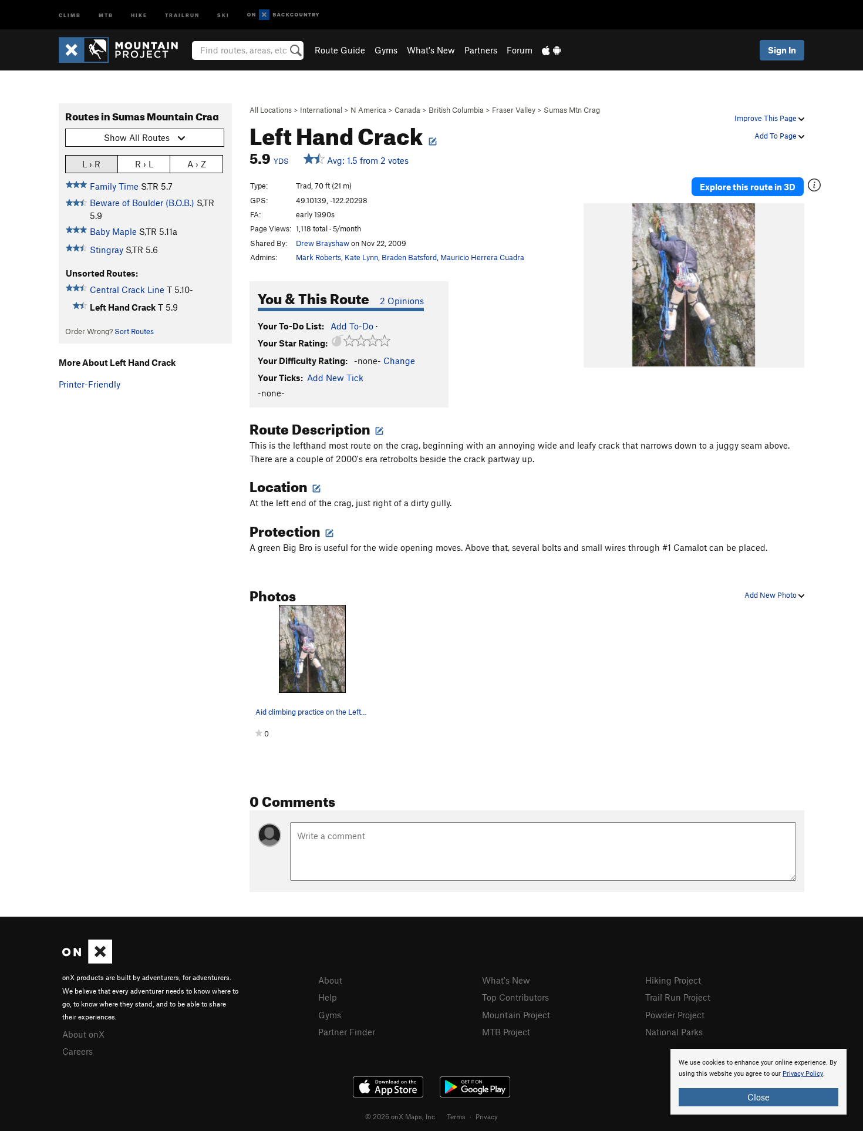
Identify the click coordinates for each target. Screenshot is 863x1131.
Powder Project (674, 1014)
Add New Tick (335, 377)
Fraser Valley (513, 110)
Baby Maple (113, 231)
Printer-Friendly (89, 384)
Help (327, 997)
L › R (91, 164)
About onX (83, 1034)
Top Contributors (515, 997)
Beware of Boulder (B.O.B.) (142, 202)
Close (758, 1097)
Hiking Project (673, 980)
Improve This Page (766, 118)
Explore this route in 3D (747, 186)
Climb (70, 14)
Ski (223, 14)
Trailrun (182, 14)
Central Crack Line (127, 289)
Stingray (106, 249)
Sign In (782, 50)
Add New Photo (771, 595)
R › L (144, 164)
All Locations (271, 110)
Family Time (114, 186)
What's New (431, 50)
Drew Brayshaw (322, 243)
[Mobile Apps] (551, 50)
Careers (77, 1051)
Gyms (386, 50)
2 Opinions (402, 300)
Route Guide (340, 50)
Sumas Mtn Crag (572, 110)
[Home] (124, 50)
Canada (407, 110)
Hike (139, 14)
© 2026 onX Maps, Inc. (401, 1116)
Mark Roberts (318, 257)
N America (368, 110)
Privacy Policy (803, 1074)
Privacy (487, 1116)
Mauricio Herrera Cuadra (482, 257)
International (321, 110)
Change (399, 360)
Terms (456, 1116)
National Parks (674, 1031)
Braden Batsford (409, 257)
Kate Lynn (361, 257)
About (330, 980)
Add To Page (776, 135)
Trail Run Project (677, 997)
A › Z (196, 164)
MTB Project (506, 1031)
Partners (480, 50)
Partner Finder (346, 1031)
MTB (106, 14)
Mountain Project (516, 1014)
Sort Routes (134, 331)
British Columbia (456, 110)
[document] (758, 1081)
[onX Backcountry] (283, 15)
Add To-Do (352, 326)
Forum (519, 50)
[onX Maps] (87, 960)
